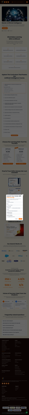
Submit (20, 218)
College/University (9, 212)
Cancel (16, 218)
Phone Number (9, 206)
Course (8, 209)
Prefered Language (9, 215)
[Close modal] (22, 195)
